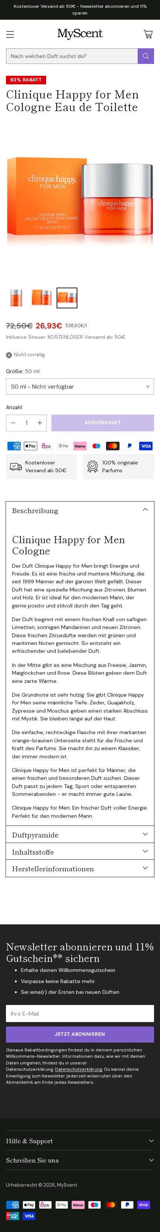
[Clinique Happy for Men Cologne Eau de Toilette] (80, 202)
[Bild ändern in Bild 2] (41, 298)
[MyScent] (80, 34)
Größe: (22, 371)
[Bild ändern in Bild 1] (16, 298)
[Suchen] (146, 56)
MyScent (67, 1185)
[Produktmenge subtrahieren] (13, 423)
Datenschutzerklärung (78, 1069)
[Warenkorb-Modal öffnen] (148, 34)
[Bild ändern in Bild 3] (67, 298)
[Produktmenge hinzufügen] (40, 423)
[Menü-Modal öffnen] (9, 34)
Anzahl (14, 407)
